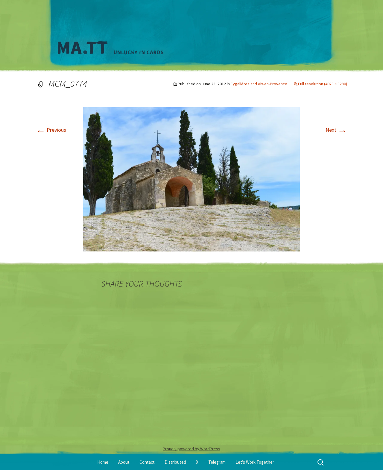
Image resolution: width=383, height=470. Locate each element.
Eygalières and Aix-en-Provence (259, 84)
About (124, 462)
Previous (51, 129)
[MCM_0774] (191, 178)
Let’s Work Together (254, 462)
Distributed (175, 462)
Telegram (217, 462)
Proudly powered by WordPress (191, 448)
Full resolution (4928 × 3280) (322, 84)
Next (336, 129)
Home (102, 462)
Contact (147, 462)
